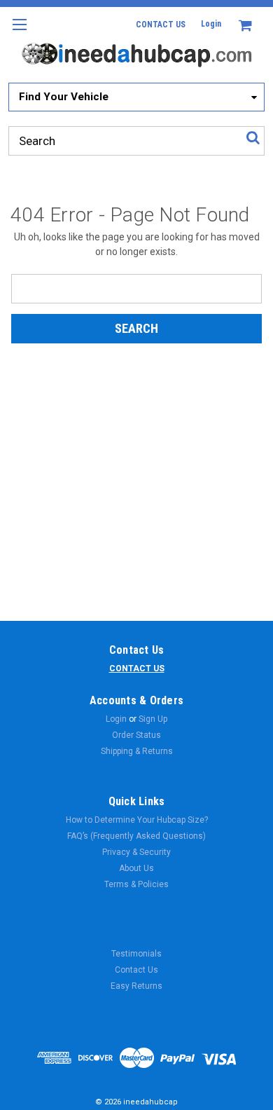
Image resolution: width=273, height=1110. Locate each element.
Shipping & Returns (137, 751)
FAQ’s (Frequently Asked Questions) (136, 836)
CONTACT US (161, 24)
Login (211, 24)
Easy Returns (136, 986)
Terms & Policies (136, 884)
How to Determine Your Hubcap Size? (137, 820)
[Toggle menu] (19, 33)
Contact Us (136, 970)
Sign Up (153, 719)
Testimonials (136, 954)
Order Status (136, 735)
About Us (136, 868)
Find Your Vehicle (63, 96)
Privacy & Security (136, 852)
